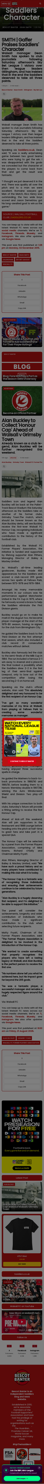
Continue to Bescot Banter (22, 761)
